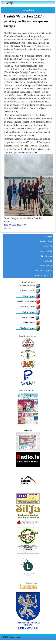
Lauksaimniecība (45, 251)
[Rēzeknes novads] (28, 330)
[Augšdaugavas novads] (28, 303)
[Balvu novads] (28, 298)
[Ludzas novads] (28, 319)
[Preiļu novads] (28, 325)
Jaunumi (7, 228)
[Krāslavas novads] (28, 309)
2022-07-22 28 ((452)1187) (15, 225)
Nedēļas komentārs (43, 275)
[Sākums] (28, 4)
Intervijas (48, 261)
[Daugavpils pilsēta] (28, 287)
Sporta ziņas (46, 256)
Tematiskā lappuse (44, 271)
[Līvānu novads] (28, 314)
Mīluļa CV (48, 246)
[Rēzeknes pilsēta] (28, 293)
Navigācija (28, 10)
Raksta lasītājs (46, 266)
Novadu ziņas (46, 241)
